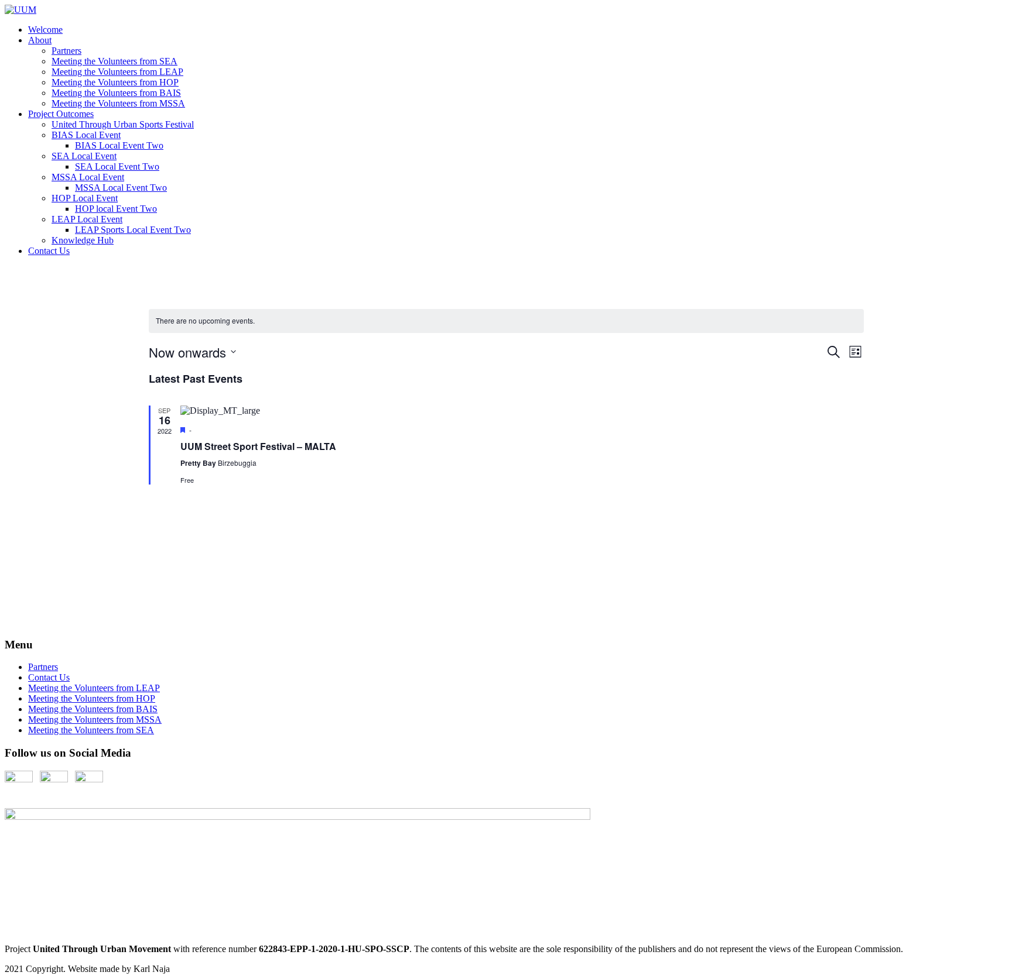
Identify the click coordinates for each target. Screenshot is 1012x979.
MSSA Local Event (88, 177)
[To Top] (8, 622)
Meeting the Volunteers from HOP (115, 82)
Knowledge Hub (83, 240)
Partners (66, 51)
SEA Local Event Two (117, 166)
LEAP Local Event (87, 219)
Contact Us (49, 251)
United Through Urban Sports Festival (123, 124)
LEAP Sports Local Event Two (133, 230)
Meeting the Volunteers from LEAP (117, 72)
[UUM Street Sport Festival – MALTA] (522, 411)
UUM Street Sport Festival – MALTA (258, 446)
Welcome (45, 30)
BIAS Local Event (86, 135)
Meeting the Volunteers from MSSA (118, 103)
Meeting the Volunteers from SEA (114, 61)
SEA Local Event (84, 156)
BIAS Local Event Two (119, 145)
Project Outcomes (61, 114)
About (40, 40)
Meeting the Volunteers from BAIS (116, 93)
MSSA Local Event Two (121, 188)
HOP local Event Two (116, 209)
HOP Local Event (85, 198)
